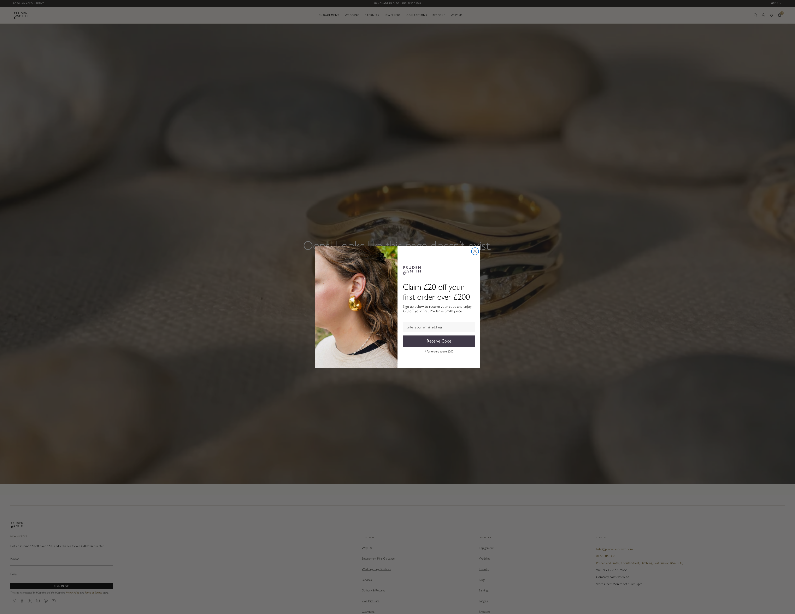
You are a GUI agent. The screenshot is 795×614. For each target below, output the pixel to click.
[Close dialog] (475, 251)
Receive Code (439, 341)
